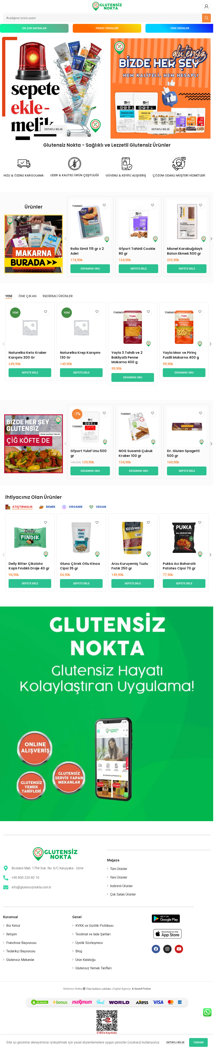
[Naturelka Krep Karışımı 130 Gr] (81, 327)
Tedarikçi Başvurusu (20, 951)
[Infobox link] (24, 167)
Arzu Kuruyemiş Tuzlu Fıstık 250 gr (129, 566)
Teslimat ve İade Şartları (93, 934)
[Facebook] (156, 949)
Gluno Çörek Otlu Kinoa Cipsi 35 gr (80, 566)
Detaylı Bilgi (175, 1042)
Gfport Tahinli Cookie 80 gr (137, 251)
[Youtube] (179, 949)
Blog (78, 951)
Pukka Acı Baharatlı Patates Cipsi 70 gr (179, 566)
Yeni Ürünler (118, 877)
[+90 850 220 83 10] (5, 877)
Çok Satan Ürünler (123, 894)
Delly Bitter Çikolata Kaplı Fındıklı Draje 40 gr (29, 566)
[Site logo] (107, 6)
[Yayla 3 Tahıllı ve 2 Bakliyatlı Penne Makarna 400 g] (132, 327)
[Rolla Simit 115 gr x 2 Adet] (90, 222)
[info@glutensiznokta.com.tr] (5, 887)
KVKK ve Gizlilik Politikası (94, 926)
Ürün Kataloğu (85, 960)
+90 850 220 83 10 (25, 878)
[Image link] (33, 244)
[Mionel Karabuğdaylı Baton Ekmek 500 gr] (186, 222)
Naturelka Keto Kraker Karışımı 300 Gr (28, 355)
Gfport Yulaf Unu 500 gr (88, 453)
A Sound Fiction (141, 988)
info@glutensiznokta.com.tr (31, 887)
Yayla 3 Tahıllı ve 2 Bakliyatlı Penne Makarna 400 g (127, 357)
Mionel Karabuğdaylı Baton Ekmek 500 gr (184, 251)
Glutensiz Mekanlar (20, 960)
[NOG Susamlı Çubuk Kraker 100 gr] (138, 427)
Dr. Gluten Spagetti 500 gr (183, 453)
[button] (138, 268)
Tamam (198, 1042)
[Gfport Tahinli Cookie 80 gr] (138, 222)
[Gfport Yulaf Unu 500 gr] (90, 427)
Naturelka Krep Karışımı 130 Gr (80, 355)
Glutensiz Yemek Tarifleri (93, 968)
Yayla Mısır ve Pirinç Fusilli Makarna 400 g (181, 355)
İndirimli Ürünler (121, 886)
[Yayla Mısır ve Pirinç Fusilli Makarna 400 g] (184, 327)
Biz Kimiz (13, 926)
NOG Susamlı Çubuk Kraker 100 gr (136, 453)
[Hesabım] (206, 6)
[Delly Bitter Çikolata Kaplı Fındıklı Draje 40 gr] (30, 538)
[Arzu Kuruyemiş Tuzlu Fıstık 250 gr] (132, 538)
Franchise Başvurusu (21, 943)
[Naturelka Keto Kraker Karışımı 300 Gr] (30, 327)
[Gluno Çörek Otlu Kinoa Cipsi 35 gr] (81, 538)
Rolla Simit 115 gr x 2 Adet (87, 251)
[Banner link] (53, 88)
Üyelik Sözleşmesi (89, 943)
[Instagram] (167, 949)
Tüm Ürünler (118, 869)
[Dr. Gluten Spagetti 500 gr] (186, 427)
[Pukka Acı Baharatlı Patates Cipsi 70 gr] (184, 538)
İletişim (11, 934)
